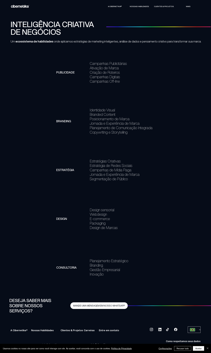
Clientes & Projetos (72, 330)
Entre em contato (109, 330)
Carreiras (89, 330)
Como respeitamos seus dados (183, 341)
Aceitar (198, 348)
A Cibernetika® (19, 330)
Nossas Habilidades (42, 330)
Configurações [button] (165, 348)
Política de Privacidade (121, 348)
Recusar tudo (183, 348)
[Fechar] (207, 348)
